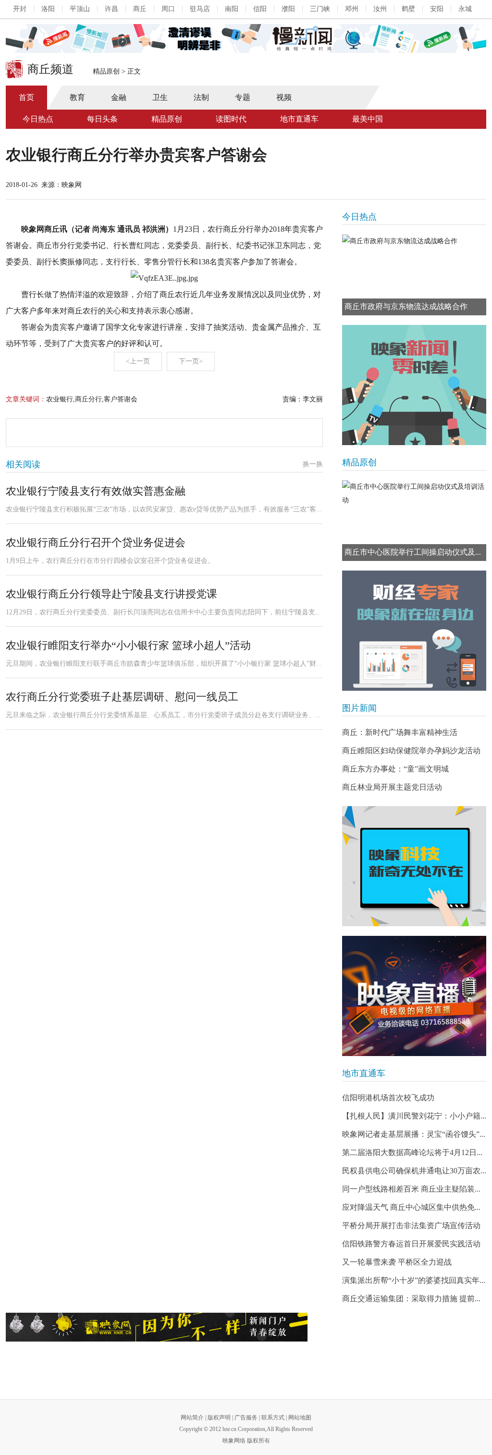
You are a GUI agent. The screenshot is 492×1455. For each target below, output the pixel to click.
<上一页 (138, 361)
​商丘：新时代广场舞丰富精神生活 (399, 732)
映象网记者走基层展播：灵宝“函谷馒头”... (413, 1134)
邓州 (351, 8)
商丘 (140, 8)
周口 (168, 8)
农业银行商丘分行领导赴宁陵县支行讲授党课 (111, 594)
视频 (284, 97)
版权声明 (219, 1417)
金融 (118, 97)
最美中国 (367, 119)
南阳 (231, 8)
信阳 (260, 8)
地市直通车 (299, 119)
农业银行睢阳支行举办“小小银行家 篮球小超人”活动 (128, 645)
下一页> (191, 361)
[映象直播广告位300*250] (414, 996)
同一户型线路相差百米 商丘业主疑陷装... (411, 1189)
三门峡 (320, 8)
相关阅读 (23, 464)
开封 (19, 8)
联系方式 (272, 1417)
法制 (201, 97)
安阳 (436, 8)
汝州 (380, 8)
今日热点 (38, 119)
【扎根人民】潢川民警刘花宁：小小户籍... (414, 1116)
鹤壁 (408, 8)
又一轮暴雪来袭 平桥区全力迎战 (397, 1262)
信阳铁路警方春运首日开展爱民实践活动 (411, 1244)
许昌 (111, 8)
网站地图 (299, 1417)
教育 (77, 97)
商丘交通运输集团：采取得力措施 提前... (411, 1298)
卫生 (160, 97)
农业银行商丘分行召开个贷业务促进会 (95, 542)
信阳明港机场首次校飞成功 (388, 1098)
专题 (242, 97)
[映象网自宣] (414, 385)
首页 (26, 97)
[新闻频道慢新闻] (246, 38)
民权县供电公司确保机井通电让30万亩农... (414, 1171)
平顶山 (80, 8)
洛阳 (48, 8)
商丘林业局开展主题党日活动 (392, 787)
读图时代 (231, 119)
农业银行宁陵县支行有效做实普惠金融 (95, 491)
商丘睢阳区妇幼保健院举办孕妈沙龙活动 (411, 750)
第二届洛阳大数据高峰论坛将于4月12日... (412, 1152)
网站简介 (192, 1417)
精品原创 (106, 71)
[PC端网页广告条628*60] (157, 1327)
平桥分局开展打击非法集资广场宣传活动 (411, 1225)
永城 (465, 8)
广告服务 (246, 1417)
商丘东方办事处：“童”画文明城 (395, 769)
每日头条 (102, 119)
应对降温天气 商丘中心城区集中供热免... (411, 1207)
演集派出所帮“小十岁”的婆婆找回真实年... (413, 1280)
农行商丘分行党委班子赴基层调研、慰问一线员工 (122, 697)
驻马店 (200, 8)
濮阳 (288, 8)
